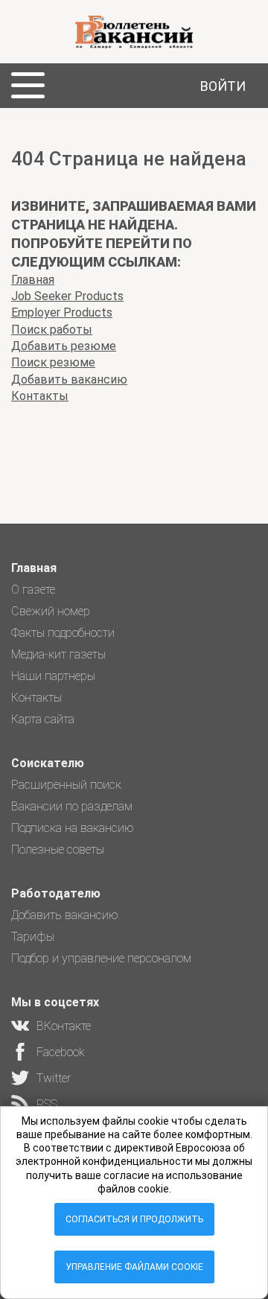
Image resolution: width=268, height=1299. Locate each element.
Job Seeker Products (67, 296)
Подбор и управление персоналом (101, 958)
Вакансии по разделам (72, 806)
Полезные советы (57, 849)
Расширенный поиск (66, 785)
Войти (223, 86)
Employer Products (61, 312)
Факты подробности (63, 633)
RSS (46, 1104)
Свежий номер (50, 611)
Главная (32, 280)
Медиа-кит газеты (58, 654)
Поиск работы (51, 330)
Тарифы (32, 937)
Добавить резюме (63, 346)
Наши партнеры (53, 676)
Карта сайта (42, 719)
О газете (33, 589)
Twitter (53, 1078)
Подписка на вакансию (72, 828)
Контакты (39, 396)
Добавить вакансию (69, 379)
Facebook (60, 1052)
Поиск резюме (53, 362)
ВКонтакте (63, 1026)
